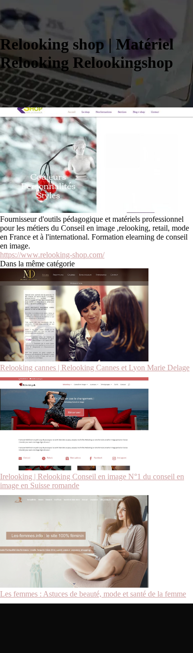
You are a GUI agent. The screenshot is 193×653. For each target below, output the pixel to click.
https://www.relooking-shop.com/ (52, 255)
